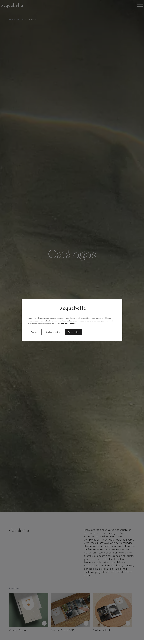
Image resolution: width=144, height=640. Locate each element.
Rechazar (34, 332)
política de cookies (68, 323)
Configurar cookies (53, 332)
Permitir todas (73, 332)
